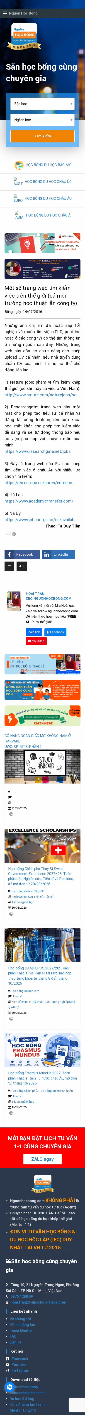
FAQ (13, 1336)
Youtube (37, 641)
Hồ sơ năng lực (22, 1325)
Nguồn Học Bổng (23, 13)
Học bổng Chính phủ (23, 1090)
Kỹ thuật (38, 1001)
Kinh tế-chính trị (22, 1001)
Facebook (56, 632)
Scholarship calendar (27, 1393)
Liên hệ (15, 1342)
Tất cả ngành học (23, 902)
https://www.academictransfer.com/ (39, 501)
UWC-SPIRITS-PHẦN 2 (23, 746)
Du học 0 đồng (22, 1399)
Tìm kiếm (42, 136)
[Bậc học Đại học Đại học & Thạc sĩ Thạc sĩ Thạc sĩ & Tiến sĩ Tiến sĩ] (42, 106)
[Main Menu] (5, 13)
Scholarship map (24, 1387)
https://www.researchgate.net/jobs (38, 451)
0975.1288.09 (22, 1296)
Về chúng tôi (20, 1319)
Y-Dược (15, 1007)
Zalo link (34, 632)
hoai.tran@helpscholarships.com (38, 1302)
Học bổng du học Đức (24, 991)
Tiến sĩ (48, 896)
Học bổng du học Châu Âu (56, 1090)
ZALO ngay (42, 1159)
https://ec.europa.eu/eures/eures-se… (40, 482)
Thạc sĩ (17, 996)
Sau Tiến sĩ (35, 896)
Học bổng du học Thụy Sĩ (27, 891)
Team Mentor (21, 1330)
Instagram (20, 1370)
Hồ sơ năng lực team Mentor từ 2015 (27, 1407)
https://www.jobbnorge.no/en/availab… (41, 519)
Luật (48, 1001)
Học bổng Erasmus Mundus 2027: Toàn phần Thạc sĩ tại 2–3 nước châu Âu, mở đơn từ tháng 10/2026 (42, 1078)
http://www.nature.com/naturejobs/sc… (42, 394)
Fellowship (19, 896)
